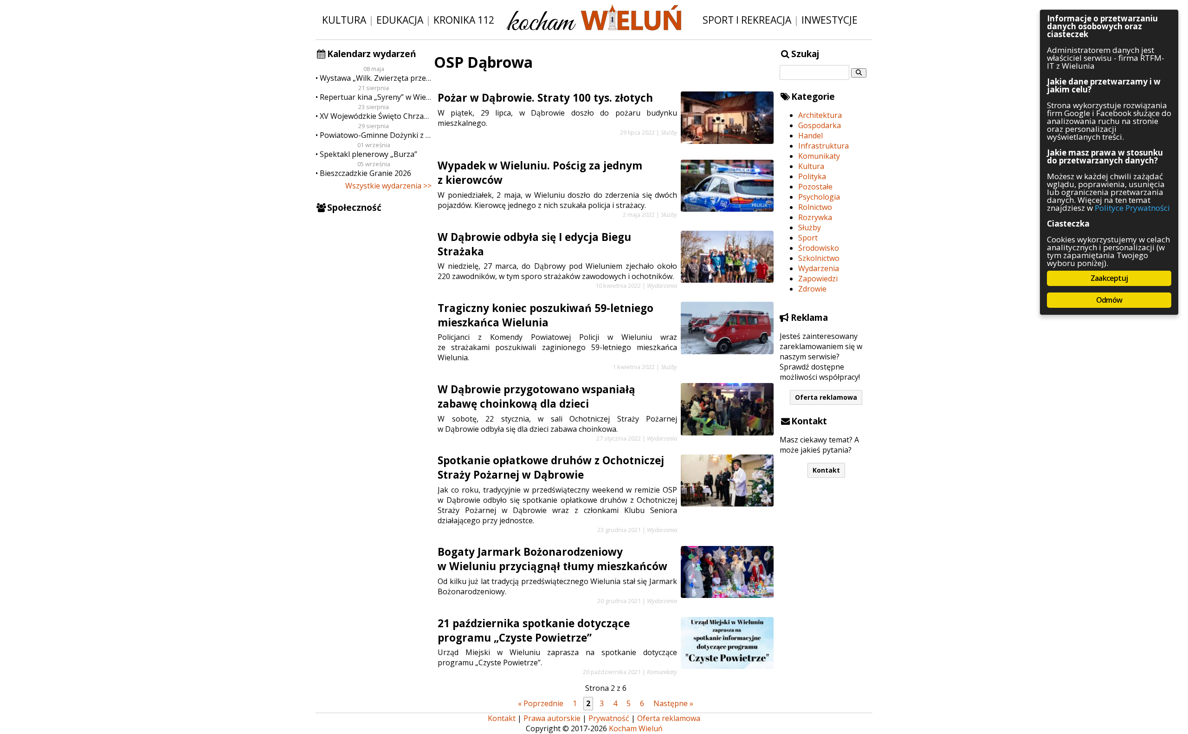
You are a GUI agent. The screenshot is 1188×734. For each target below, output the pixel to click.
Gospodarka (819, 125)
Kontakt (826, 470)
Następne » (673, 703)
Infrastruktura (823, 146)
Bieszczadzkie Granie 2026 (365, 173)
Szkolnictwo (818, 258)
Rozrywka (815, 217)
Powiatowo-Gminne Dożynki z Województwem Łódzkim (376, 135)
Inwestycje (829, 19)
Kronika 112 (463, 19)
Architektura (820, 115)
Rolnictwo (815, 207)
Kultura (344, 19)
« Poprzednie (540, 703)
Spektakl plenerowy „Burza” (368, 154)
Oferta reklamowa (826, 397)
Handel (810, 135)
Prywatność (608, 718)
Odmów (1109, 300)
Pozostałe (815, 187)
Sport (808, 238)
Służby (809, 227)
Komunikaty (819, 156)
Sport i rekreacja (747, 19)
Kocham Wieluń (636, 728)
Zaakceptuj (1109, 278)
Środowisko (818, 248)
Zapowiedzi (818, 278)
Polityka (812, 176)
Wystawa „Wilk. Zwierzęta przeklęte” (376, 78)
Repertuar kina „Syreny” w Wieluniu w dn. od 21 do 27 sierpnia (376, 97)
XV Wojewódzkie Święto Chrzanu (376, 116)
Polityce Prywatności (1132, 207)
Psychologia (819, 197)
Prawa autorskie (552, 718)
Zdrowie (812, 289)
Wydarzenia (818, 268)
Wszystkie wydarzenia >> (388, 186)
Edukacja (399, 19)
